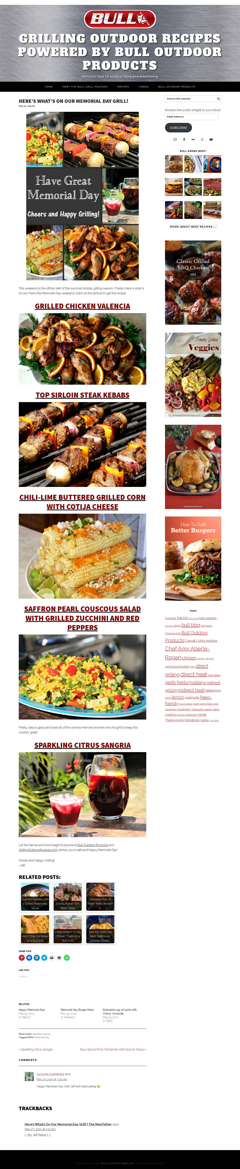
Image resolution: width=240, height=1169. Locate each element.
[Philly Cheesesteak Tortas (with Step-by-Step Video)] (174, 195)
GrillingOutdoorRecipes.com (38, 850)
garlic (170, 682)
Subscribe (178, 127)
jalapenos (213, 690)
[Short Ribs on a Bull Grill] (174, 218)
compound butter (177, 666)
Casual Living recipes (201, 641)
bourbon (169, 626)
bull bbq (191, 625)
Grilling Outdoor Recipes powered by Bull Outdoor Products (120, 52)
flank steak (214, 675)
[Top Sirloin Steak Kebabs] (82, 444)
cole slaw (209, 658)
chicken (189, 657)
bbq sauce (193, 618)
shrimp (181, 715)
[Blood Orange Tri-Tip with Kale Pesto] (193, 195)
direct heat (193, 674)
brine (177, 625)
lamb (168, 697)
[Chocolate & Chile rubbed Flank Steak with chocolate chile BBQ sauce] (193, 218)
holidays (198, 682)
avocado (170, 618)
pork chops (206, 703)
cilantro (200, 658)
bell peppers (208, 618)
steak (202, 715)
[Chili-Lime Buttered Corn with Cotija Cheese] (82, 556)
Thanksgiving (174, 720)
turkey (204, 720)
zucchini (214, 720)
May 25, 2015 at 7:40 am (52, 1079)
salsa (216, 709)
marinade (192, 697)
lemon (178, 697)
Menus (46, 1034)
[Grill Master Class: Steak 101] (212, 218)
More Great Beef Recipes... (193, 226)
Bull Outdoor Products (93, 845)
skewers (191, 715)
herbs (183, 682)
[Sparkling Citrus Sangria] (82, 794)
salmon (208, 709)
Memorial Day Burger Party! (77, 1009)
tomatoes (192, 720)
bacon (182, 618)
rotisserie (197, 709)
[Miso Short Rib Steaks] (212, 172)
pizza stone (185, 703)
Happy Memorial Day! (32, 1009)
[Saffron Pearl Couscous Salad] (82, 677)
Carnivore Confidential (50, 1074)
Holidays (37, 1034)
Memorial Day (41, 1037)
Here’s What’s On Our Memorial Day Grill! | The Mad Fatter (68, 1124)
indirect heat (191, 690)
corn (192, 666)
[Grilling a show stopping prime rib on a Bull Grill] (212, 195)
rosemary (183, 709)
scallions (171, 715)
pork (196, 703)
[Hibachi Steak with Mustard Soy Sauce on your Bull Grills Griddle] (193, 172)
